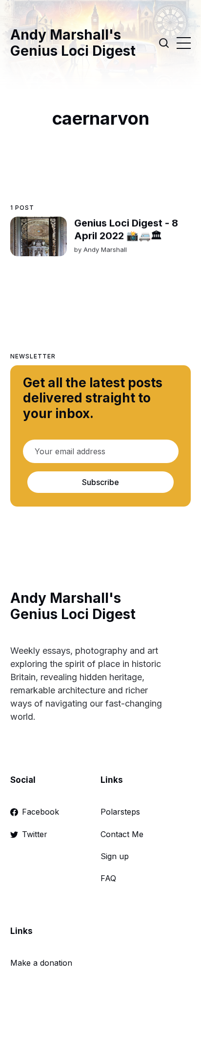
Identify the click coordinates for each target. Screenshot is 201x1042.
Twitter (34, 834)
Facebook (40, 812)
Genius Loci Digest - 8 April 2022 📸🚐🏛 (126, 229)
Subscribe (100, 482)
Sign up (114, 856)
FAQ (108, 878)
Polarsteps (120, 812)
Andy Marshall (104, 249)
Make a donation (41, 963)
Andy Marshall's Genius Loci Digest (73, 43)
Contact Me (121, 834)
